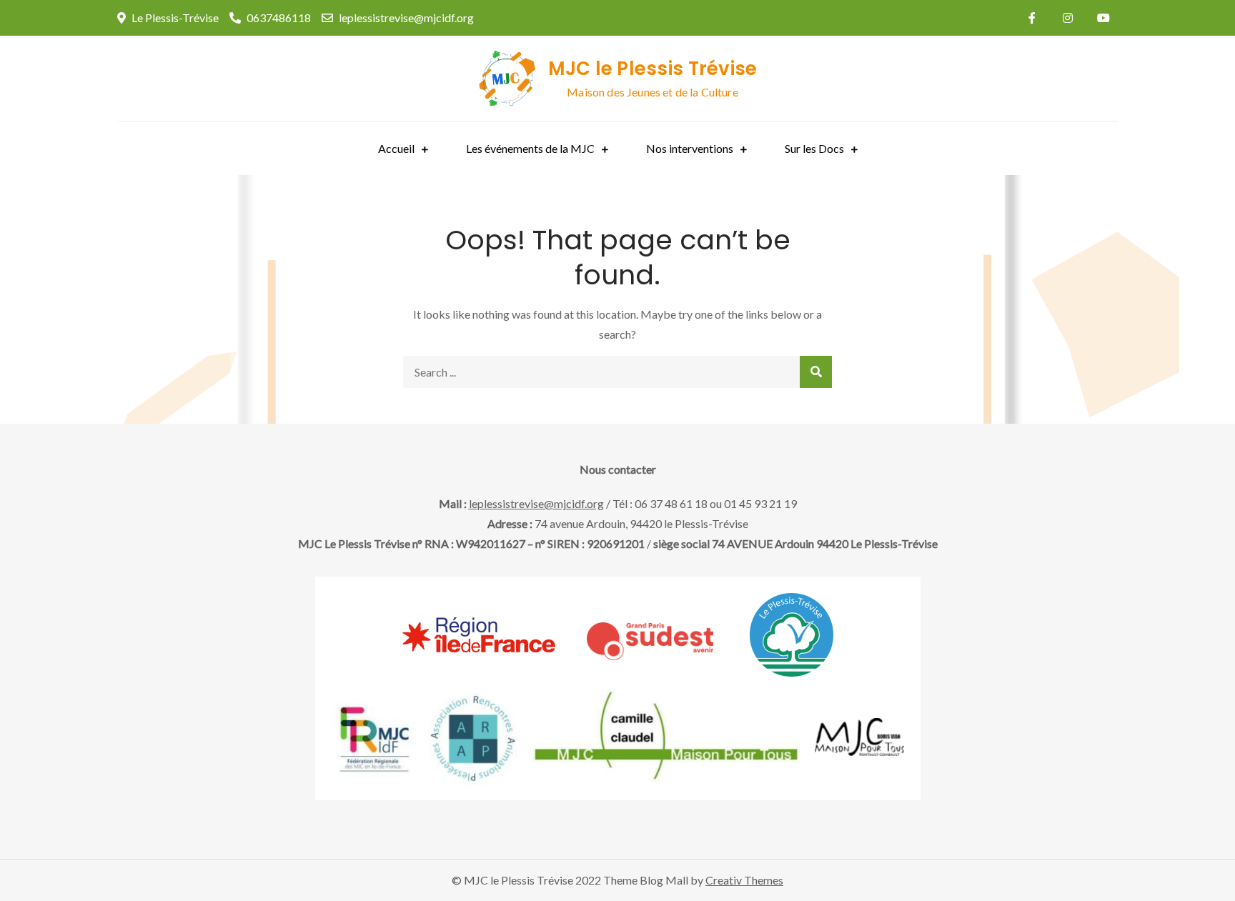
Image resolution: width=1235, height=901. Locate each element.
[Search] (816, 372)
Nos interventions (689, 148)
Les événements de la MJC (530, 148)
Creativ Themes (744, 880)
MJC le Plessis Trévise (653, 68)
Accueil (396, 148)
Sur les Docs (814, 148)
